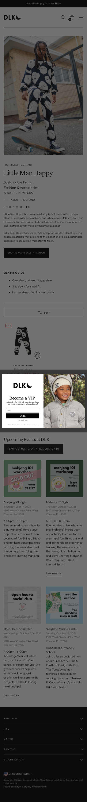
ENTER (23, 416)
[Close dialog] (82, 376)
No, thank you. (22, 420)
